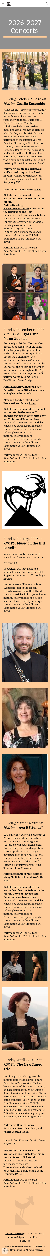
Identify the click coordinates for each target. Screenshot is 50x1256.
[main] (25, 28)
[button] (3, 3)
